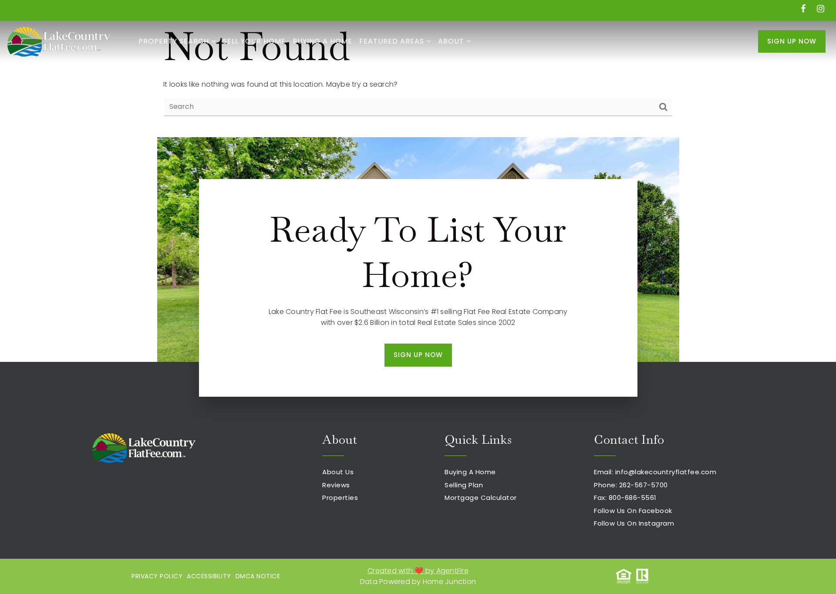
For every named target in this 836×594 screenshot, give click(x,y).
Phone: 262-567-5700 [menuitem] (631, 484)
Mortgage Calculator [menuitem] (481, 497)
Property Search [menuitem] (174, 41)
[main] (418, 68)
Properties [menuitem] (340, 497)
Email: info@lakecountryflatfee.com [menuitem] (655, 471)
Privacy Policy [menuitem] (156, 576)
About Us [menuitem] (338, 471)
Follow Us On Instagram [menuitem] (634, 523)
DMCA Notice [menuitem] (258, 576)
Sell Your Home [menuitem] (254, 41)
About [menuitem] (452, 41)
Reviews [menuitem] (336, 484)
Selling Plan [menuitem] (464, 484)
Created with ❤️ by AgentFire (418, 571)
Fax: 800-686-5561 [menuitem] (625, 497)
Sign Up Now (791, 41)
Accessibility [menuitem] (209, 576)
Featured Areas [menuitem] (392, 41)
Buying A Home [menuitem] (322, 41)
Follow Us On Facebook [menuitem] (633, 510)
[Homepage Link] (59, 41)
